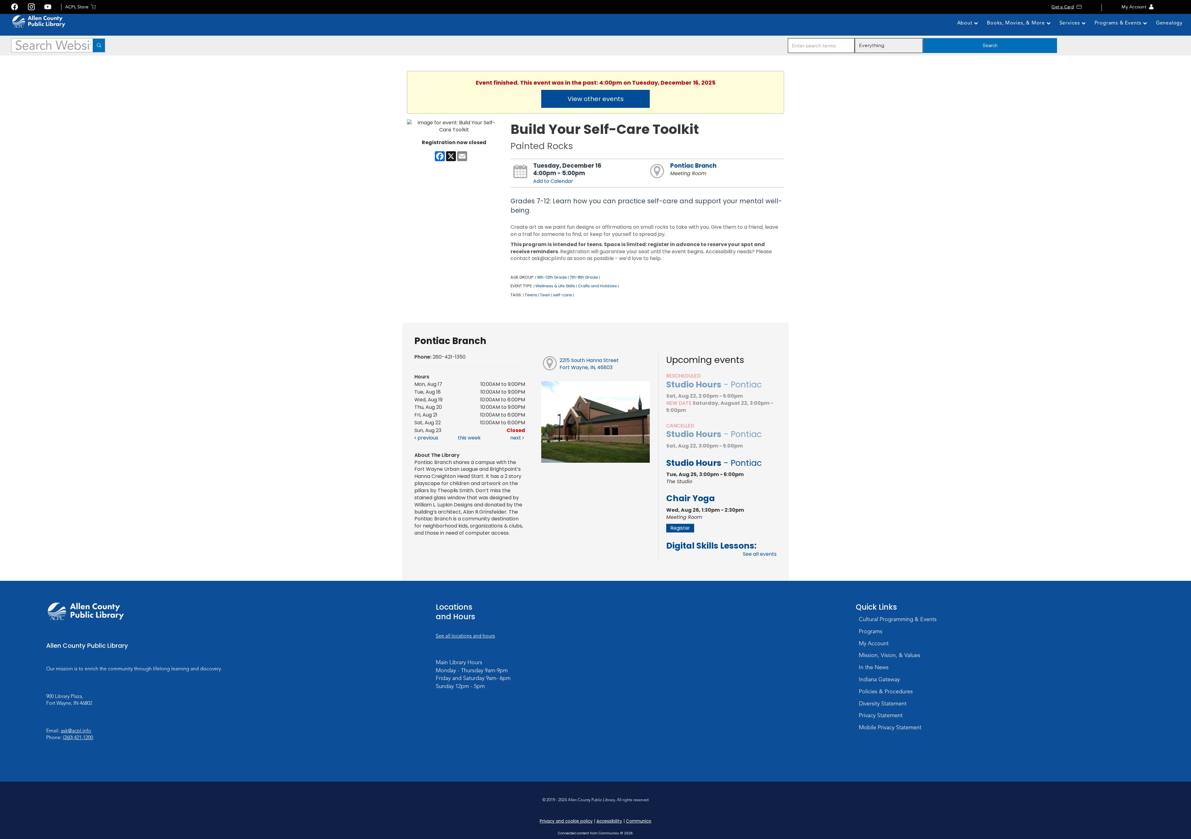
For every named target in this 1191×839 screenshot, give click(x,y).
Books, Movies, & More (1016, 23)
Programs (870, 631)
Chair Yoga (690, 498)
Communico (638, 821)
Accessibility (609, 821)
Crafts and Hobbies (597, 286)
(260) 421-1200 (78, 738)
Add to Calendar (553, 181)
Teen (545, 295)
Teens (531, 295)
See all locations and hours (465, 636)
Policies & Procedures (886, 691)
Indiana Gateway (879, 679)
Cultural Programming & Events (898, 619)
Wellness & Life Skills (555, 286)
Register (680, 528)
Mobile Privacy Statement (890, 727)
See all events (760, 554)
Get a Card (1062, 7)
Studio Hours (714, 384)
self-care (562, 295)
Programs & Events (1119, 23)
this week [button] (469, 437)
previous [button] (427, 437)
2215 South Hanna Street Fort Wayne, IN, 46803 (589, 364)
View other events (596, 99)
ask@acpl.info (76, 731)
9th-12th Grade (552, 277)
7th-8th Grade (584, 277)
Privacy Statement (881, 715)
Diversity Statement (883, 703)
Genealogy (1169, 23)
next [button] (516, 437)
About (965, 23)
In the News (874, 667)
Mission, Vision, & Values (889, 655)
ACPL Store (76, 7)
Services (1070, 23)
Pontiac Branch (693, 165)
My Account (1134, 7)
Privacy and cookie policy (566, 821)
